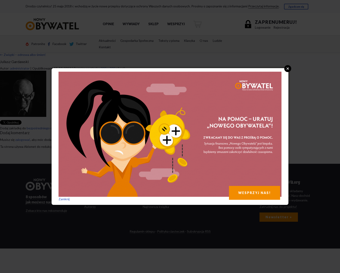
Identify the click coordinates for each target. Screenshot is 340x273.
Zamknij (64, 199)
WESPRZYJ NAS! (254, 193)
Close (287, 68)
